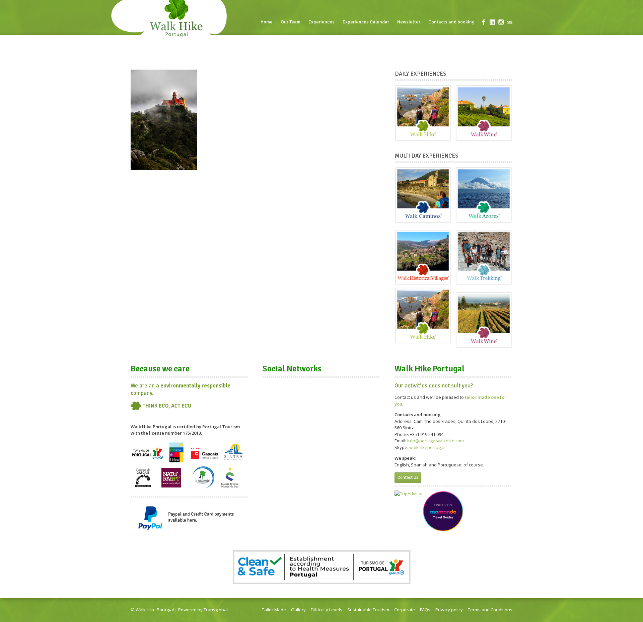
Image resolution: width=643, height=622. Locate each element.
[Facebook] (483, 22)
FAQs (425, 610)
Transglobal (216, 610)
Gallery (298, 610)
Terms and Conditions (490, 610)
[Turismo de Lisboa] (176, 462)
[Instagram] (501, 22)
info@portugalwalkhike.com (435, 441)
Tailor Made (274, 610)
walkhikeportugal (426, 447)
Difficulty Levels (326, 610)
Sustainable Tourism (368, 610)
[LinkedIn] (492, 22)
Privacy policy (449, 610)
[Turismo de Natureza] (203, 462)
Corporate (404, 610)
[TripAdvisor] (509, 22)
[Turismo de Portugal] (148, 462)
